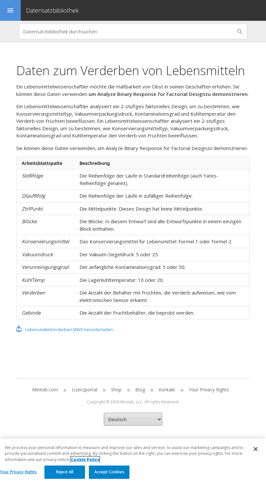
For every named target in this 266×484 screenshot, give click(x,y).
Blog (140, 389)
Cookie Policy (85, 459)
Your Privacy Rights (18, 472)
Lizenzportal (84, 389)
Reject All (64, 472)
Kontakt (167, 389)
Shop (116, 389)
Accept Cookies (109, 472)
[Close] (255, 449)
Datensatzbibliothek (52, 10)
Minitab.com (45, 389)
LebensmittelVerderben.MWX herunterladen (69, 329)
